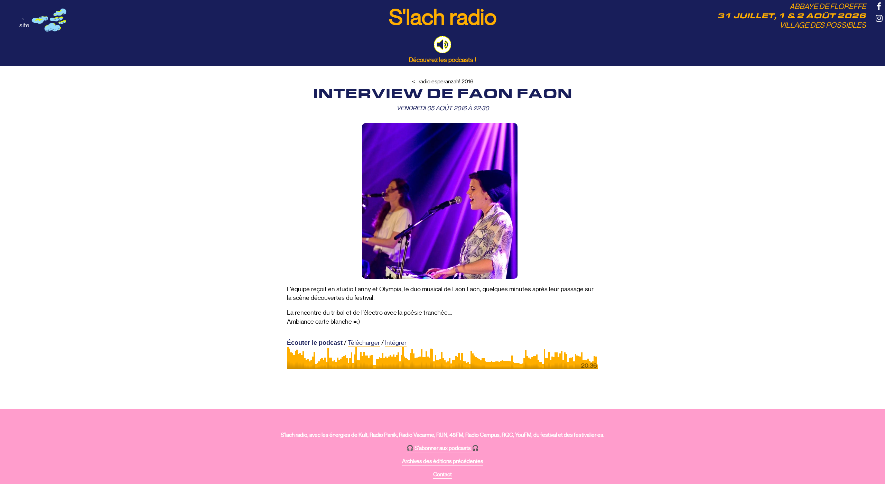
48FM (456, 435)
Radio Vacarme (416, 435)
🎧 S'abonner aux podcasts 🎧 (443, 448)
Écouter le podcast (315, 342)
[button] (442, 44)
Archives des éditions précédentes (442, 461)
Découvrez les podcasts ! (442, 60)
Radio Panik (383, 435)
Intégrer (396, 343)
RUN (441, 435)
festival (548, 435)
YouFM (523, 435)
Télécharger (364, 343)
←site (24, 21)
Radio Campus (482, 435)
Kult (362, 435)
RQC (507, 435)
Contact (442, 474)
